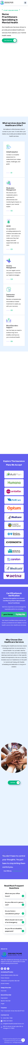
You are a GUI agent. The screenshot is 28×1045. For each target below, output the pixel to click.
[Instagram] (8, 968)
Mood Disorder (6, 995)
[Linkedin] (5, 968)
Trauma (4, 1008)
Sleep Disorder (6, 988)
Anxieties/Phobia (7, 972)
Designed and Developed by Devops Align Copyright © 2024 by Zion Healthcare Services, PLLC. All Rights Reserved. (14, 1040)
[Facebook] (2, 968)
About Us (4, 949)
